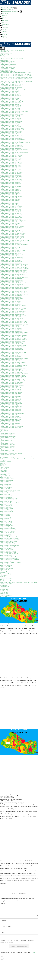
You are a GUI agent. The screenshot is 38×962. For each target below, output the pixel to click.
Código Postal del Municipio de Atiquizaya (10, 100)
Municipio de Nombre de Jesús (7, 528)
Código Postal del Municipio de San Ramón (11, 348)
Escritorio (2, 463)
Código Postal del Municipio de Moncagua (10, 224)
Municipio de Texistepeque (6, 568)
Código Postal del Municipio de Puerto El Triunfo (12, 254)
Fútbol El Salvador (5, 468)
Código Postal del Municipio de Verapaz (10, 420)
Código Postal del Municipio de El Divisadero (11, 158)
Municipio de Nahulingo (6, 527)
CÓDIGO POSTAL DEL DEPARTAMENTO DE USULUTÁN (16, 81)
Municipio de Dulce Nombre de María (9, 503)
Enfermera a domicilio (5, 461)
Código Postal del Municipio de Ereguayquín (11, 172)
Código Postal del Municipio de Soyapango (11, 392)
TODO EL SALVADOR (6, 8)
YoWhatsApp (3, 596)
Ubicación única (4, 588)
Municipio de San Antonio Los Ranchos (10, 539)
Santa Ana (4, 29)
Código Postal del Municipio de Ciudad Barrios (12, 128)
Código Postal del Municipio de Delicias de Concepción (14, 149)
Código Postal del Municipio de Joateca (10, 195)
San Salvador (5, 26)
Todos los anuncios (4, 586)
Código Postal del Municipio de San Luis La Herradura (14, 324)
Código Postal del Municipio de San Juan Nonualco (13, 311)
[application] (13, 8)
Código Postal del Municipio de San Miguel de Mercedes (14, 332)
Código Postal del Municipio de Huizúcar (10, 183)
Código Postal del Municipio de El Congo (10, 156)
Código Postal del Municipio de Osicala (10, 246)
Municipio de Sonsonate (6, 564)
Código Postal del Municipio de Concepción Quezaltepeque (15, 142)
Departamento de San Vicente (7, 447)
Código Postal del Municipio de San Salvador (11, 349)
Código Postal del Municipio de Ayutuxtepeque (12, 101)
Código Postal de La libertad (7, 68)
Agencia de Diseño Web (6, 53)
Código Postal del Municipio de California (10, 107)
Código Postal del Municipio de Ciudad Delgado (12, 129)
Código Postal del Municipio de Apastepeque (11, 92)
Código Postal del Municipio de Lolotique (10, 213)
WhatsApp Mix (4, 592)
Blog (1, 39)
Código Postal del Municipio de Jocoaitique (11, 196)
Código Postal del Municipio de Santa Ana (10, 356)
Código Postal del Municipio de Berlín (9, 104)
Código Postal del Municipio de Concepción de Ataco (13, 141)
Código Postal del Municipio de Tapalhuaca (11, 399)
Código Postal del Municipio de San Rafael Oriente (13, 346)
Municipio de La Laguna (6, 517)
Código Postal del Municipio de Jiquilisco (10, 193)
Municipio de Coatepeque (6, 495)
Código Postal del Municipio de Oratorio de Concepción (14, 244)
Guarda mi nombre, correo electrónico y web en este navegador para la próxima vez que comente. (17, 941)
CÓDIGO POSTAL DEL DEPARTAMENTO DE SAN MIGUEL (16, 75)
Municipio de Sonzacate (6, 565)
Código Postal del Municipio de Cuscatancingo (11, 146)
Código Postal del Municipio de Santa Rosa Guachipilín (14, 371)
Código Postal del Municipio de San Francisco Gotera (13, 288)
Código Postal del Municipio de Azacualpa (10, 102)
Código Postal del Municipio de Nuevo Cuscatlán (12, 239)
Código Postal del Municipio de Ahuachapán (11, 87)
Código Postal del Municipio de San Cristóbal (11, 278)
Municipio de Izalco (5, 512)
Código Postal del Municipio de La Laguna (11, 206)
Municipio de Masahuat (6, 522)
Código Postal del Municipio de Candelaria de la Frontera (14, 111)
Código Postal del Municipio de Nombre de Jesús (12, 232)
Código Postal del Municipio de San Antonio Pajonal (13, 271)
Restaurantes (5, 33)
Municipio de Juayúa (5, 514)
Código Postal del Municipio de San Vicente (11, 355)
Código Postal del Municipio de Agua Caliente (11, 84)
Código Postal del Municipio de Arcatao (10, 97)
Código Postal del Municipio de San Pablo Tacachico (13, 335)
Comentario (3, 903)
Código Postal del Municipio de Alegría (10, 88)
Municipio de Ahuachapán (6, 480)
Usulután (4, 15)
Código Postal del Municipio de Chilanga (10, 118)
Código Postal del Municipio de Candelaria (10, 109)
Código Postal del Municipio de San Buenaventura (12, 274)
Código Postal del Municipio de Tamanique (11, 398)
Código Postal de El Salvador (7, 67)
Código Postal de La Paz (6, 70)
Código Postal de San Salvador (7, 71)
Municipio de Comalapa (6, 497)
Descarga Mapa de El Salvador (7, 454)
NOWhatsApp (3, 571)
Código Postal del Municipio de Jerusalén (10, 190)
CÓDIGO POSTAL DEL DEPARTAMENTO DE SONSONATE (16, 80)
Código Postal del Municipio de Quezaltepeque (11, 257)
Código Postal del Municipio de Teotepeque (11, 407)
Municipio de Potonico (5, 534)
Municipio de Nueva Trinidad (7, 531)
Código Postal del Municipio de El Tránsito (11, 169)
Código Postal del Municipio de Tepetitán (10, 410)
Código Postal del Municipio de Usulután (10, 419)
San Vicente (5, 13)
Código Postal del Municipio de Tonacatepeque (12, 413)
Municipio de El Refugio (6, 510)
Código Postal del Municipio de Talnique (10, 396)
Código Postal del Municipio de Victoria (10, 422)
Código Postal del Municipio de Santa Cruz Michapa (13, 362)
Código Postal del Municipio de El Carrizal (11, 155)
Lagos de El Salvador (5, 476)
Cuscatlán (4, 22)
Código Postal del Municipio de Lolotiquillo (11, 214)
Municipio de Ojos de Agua (7, 532)
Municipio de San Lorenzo (6, 549)
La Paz (4, 17)
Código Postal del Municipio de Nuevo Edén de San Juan (14, 240)
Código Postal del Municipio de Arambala (10, 95)
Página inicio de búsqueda (6, 573)
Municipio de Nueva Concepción (8, 529)
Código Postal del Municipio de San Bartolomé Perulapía (14, 273)
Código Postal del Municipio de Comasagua (11, 138)
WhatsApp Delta (4, 590)
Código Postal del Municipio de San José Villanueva (13, 310)
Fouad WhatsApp (4, 467)
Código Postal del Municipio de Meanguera (11, 217)
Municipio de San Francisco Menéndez (9, 545)
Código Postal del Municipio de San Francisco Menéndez (14, 293)
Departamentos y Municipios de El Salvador (11, 453)
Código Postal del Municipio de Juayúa (10, 199)
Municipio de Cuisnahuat (6, 501)
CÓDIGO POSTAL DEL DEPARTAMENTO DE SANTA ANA (16, 78)
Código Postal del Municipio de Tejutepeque (11, 403)
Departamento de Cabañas (6, 434)
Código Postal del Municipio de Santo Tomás (11, 382)
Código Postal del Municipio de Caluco (10, 108)
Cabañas (4, 19)
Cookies (2, 432)
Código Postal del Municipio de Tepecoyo (10, 409)
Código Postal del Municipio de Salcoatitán (11, 261)
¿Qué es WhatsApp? (5, 51)
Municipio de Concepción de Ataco (8, 498)
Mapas (3, 36)
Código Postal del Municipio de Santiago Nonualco (13, 376)
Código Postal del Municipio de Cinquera (10, 124)
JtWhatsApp (3, 474)
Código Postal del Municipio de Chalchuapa (11, 115)
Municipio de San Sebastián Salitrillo (9, 554)
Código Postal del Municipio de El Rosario (10, 165)
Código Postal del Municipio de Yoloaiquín (11, 424)
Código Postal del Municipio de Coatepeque (11, 131)
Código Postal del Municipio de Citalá (9, 125)
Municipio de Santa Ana (6, 555)
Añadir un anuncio (4, 54)
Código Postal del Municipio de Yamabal (10, 423)
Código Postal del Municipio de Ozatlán (10, 247)
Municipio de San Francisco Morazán (9, 547)
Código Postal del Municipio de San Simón (11, 354)
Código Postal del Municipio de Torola (9, 415)
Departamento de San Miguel (7, 444)
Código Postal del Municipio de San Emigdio (11, 281)
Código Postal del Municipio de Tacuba (10, 395)
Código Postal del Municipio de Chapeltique (11, 117)
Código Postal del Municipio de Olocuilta (10, 243)
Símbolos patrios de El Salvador (8, 581)
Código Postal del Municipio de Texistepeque (11, 412)
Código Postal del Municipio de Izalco (9, 188)
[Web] (19, 934)
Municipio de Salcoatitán (6, 535)
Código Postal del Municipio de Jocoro (9, 197)
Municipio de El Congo (6, 505)
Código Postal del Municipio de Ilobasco (10, 185)
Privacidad (2, 576)
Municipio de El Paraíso (6, 507)
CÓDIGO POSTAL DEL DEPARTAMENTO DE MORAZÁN (15, 74)
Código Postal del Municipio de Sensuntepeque (12, 385)
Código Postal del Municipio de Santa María (11, 366)
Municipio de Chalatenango (7, 491)
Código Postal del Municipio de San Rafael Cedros (12, 344)
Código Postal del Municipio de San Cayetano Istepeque (14, 277)
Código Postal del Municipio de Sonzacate (10, 390)
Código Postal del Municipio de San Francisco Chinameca (14, 287)
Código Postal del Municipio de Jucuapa (10, 200)
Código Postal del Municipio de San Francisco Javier (13, 290)
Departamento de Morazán (6, 443)
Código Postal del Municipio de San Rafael (11, 342)
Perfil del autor (4, 575)
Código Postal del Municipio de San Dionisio (11, 280)
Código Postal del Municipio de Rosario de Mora (12, 258)
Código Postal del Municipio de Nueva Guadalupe (12, 236)
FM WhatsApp (3, 466)
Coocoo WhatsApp (4, 430)
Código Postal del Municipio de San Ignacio (11, 297)
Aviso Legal (3, 56)
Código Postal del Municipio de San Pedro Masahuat (13, 337)
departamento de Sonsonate (23, 626)
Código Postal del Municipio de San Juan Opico (12, 312)
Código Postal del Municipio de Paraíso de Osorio (12, 250)
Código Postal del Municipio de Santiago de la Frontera (14, 373)
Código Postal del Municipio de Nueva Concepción (13, 233)
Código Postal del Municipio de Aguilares (10, 85)
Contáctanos (3, 41)
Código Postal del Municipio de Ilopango (10, 186)
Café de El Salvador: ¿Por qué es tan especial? (11, 58)
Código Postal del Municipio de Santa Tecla (11, 372)
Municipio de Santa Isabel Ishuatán (8, 558)
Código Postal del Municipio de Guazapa (10, 182)
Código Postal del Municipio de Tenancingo (11, 406)
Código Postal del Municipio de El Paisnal (10, 159)
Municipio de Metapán (5, 524)
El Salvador (3, 460)
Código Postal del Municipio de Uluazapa (10, 417)
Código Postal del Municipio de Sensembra (11, 383)
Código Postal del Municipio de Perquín (10, 251)
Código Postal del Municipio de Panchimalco (11, 249)
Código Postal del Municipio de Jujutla (9, 203)
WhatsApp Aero (4, 589)
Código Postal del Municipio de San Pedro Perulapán (13, 339)
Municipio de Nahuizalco (6, 525)
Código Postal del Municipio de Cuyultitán (10, 148)
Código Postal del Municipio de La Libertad (11, 207)
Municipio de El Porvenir (6, 508)
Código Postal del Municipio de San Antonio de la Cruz (14, 264)
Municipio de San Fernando (7, 542)
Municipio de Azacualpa (6, 487)
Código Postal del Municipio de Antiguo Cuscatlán (12, 90)
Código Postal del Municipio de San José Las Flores (13, 308)
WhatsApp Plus (4, 38)
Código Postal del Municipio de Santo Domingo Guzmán (14, 381)
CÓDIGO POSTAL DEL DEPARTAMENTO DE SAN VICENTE (16, 77)
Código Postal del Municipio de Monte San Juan (12, 226)
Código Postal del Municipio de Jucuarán (10, 202)
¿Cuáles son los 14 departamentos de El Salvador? (12, 50)
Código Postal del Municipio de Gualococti (11, 178)
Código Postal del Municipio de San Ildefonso (11, 298)
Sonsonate (4, 31)
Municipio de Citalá (5, 494)
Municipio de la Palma (5, 518)
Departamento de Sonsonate (7, 450)
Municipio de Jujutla (5, 515)
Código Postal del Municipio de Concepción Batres (12, 139)
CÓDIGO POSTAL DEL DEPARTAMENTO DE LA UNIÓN (15, 73)
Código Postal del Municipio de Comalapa (10, 136)
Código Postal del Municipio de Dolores (10, 151)
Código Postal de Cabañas (6, 63)
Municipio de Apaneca (5, 481)
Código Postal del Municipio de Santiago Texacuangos (13, 378)
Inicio (1, 6)
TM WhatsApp (3, 585)
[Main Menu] (2, 48)
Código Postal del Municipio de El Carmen (11, 153)
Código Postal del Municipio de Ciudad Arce (11, 127)
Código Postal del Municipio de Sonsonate (10, 389)
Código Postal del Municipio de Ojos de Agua (11, 241)
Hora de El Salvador (7, 9)
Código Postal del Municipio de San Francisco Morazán (14, 294)
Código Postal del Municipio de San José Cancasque (13, 305)
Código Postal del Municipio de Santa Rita (10, 369)
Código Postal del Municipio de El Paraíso (10, 161)
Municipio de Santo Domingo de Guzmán (10, 562)
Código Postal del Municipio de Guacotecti (10, 175)
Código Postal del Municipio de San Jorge (10, 304)
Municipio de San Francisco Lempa (9, 544)
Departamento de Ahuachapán (7, 433)
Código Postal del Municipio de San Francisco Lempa (13, 291)
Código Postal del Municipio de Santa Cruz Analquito (13, 361)
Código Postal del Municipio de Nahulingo (10, 229)
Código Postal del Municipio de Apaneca (10, 91)
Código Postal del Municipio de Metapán (10, 223)
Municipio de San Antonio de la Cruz (9, 537)
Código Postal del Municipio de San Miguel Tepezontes (14, 334)
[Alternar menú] (15, 8)
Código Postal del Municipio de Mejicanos (10, 219)
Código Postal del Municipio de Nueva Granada (12, 234)
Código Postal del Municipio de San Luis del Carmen (13, 322)
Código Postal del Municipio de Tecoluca (10, 402)
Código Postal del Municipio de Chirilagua (10, 122)
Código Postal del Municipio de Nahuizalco (11, 227)
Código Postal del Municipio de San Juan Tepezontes (13, 315)
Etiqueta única (3, 464)
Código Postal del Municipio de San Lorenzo (11, 318)
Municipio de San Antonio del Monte (9, 538)
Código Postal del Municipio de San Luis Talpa (12, 325)
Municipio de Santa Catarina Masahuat (9, 556)
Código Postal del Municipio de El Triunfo (11, 171)
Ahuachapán (5, 27)
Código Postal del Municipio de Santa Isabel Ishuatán (13, 365)
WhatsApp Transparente (6, 595)
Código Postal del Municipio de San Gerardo (11, 295)
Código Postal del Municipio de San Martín (11, 328)
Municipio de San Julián (6, 548)
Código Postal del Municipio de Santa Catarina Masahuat (14, 358)
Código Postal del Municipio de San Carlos (11, 276)
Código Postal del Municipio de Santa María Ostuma (13, 368)
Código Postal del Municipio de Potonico (10, 253)
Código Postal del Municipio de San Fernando (11, 284)
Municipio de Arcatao (5, 483)
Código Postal (5, 34)
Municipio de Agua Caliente (7, 478)
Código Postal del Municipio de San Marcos (11, 327)
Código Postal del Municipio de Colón (9, 134)
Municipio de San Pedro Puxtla (8, 551)
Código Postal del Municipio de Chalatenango (11, 114)
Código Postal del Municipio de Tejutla (10, 405)
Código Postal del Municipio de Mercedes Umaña (12, 222)
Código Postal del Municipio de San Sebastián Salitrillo (14, 352)
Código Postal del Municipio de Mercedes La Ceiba (13, 220)
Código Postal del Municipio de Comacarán (11, 135)
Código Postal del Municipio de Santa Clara (11, 359)
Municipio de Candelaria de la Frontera (10, 490)
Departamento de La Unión (7, 442)
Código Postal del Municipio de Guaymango (11, 180)
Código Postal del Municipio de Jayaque (10, 189)
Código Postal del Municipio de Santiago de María (12, 375)
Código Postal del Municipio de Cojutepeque (11, 132)
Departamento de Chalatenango (8, 436)
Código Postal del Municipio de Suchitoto (10, 393)
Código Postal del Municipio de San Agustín (11, 263)
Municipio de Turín (5, 569)
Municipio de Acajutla (5, 477)
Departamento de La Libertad (7, 439)
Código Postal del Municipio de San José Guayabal (12, 307)
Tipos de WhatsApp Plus (6, 583)
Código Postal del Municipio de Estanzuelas (11, 173)
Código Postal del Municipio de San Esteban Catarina (13, 283)
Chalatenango (5, 24)
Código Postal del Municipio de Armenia (10, 98)
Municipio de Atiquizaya (6, 485)
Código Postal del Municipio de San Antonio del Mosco (14, 267)
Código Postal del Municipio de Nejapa (10, 230)
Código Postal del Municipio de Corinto (10, 144)
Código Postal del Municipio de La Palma (10, 209)
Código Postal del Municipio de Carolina (10, 112)
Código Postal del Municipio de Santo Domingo (12, 379)
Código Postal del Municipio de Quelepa (10, 256)
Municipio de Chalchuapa (6, 493)
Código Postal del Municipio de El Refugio (11, 163)
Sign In (2, 579)
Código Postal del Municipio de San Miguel (11, 331)
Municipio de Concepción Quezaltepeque (10, 500)
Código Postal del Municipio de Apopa (9, 94)
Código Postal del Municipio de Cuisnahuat (11, 145)
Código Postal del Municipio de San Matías (11, 329)
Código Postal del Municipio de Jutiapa (10, 205)
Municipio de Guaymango (6, 511)
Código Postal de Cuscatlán (7, 66)
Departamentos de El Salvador (9, 11)
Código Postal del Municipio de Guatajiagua (11, 179)
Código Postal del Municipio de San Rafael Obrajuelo (13, 345)
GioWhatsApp (3, 471)
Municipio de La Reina (5, 520)
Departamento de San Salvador (7, 446)
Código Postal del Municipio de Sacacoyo (10, 260)
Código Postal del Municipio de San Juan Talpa (12, 314)
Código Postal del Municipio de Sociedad (10, 388)
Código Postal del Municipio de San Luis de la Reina (13, 321)
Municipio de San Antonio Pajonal (8, 541)
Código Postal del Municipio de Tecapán (10, 400)
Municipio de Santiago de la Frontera (9, 561)
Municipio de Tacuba (5, 566)
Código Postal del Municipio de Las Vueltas (11, 212)
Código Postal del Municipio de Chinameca (11, 121)
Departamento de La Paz (6, 440)
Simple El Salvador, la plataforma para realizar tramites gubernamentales (18, 582)
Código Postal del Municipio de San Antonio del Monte (14, 266)
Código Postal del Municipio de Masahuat (10, 216)
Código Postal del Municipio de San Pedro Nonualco (13, 338)
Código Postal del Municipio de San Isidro (10, 300)
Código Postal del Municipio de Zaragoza (10, 427)
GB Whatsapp (3, 470)
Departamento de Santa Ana (7, 449)
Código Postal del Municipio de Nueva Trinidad (12, 237)
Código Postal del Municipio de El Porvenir (11, 162)
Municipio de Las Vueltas (6, 521)
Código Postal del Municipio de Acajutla (10, 83)
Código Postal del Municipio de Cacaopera (10, 105)
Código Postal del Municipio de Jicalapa (10, 192)
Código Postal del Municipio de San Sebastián (11, 351)
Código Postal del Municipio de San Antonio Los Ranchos (14, 268)
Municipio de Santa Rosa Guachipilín (9, 559)
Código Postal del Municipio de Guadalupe (10, 176)
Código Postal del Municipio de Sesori (9, 386)
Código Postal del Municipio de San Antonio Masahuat (13, 270)
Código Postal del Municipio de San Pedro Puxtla (12, 341)
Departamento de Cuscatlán (7, 437)
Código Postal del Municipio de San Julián (10, 317)
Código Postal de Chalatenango (8, 64)
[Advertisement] (19, 657)
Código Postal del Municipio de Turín (9, 416)
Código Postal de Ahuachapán (7, 61)
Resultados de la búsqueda (6, 578)
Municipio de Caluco (5, 488)
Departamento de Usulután (6, 451)
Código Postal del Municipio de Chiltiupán (10, 119)
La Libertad (5, 20)
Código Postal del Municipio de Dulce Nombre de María (14, 152)
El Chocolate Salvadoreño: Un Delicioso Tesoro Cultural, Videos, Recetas (18, 459)
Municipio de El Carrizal (6, 504)
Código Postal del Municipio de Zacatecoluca (11, 426)
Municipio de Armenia (5, 484)
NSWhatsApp (3, 572)
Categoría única (4, 60)
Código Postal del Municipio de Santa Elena (11, 363)
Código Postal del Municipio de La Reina (10, 210)
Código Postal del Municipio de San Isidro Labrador (13, 302)
